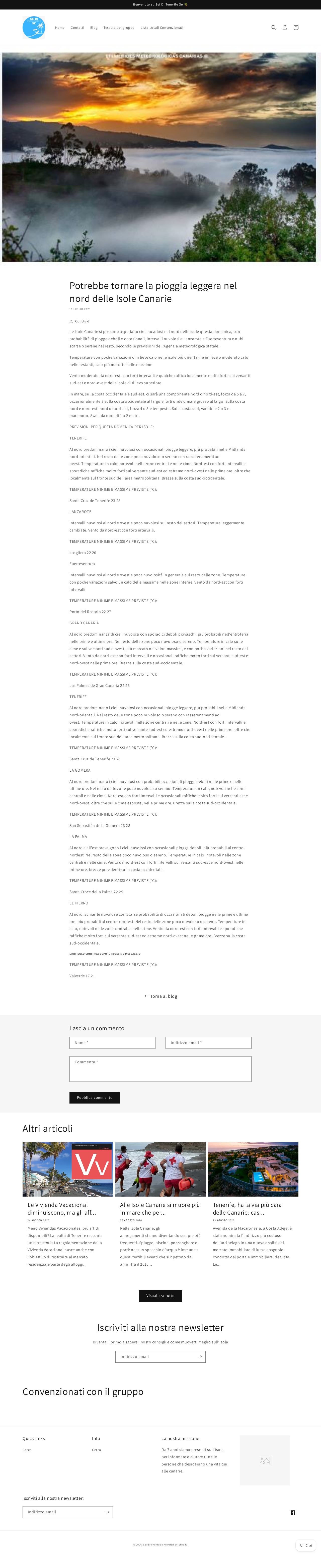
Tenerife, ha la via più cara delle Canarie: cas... (247, 1208)
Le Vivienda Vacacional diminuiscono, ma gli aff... (62, 1208)
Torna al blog (163, 996)
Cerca (27, 1449)
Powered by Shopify (176, 1544)
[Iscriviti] (199, 1357)
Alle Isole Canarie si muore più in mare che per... (160, 1208)
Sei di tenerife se (153, 1544)
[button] (273, 27)
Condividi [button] (82, 321)
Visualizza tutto (160, 1295)
